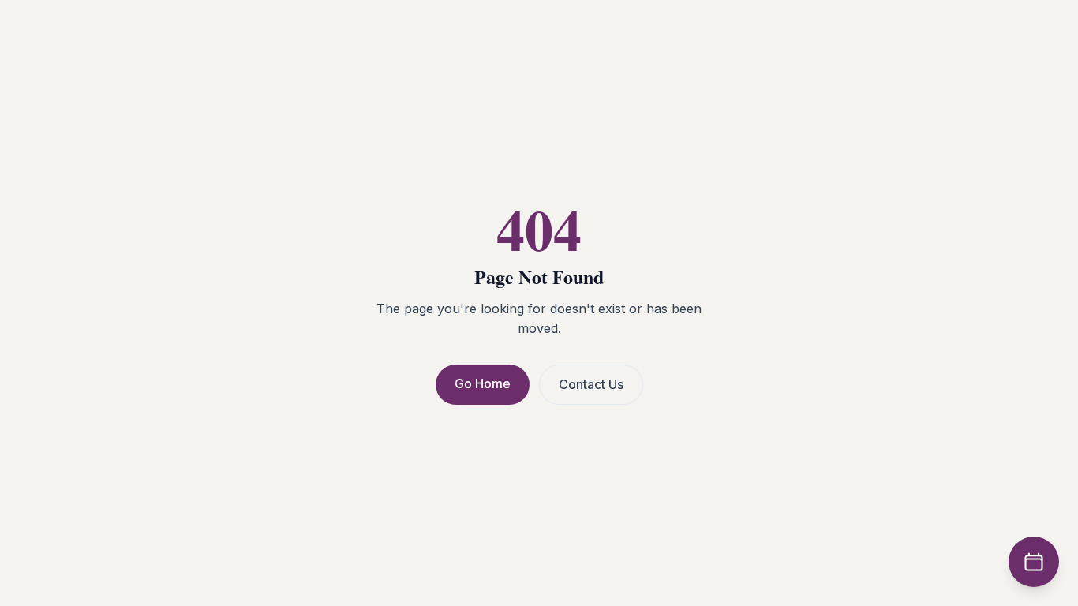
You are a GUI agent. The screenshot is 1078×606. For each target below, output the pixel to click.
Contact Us (591, 384)
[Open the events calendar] (1034, 562)
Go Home (483, 383)
